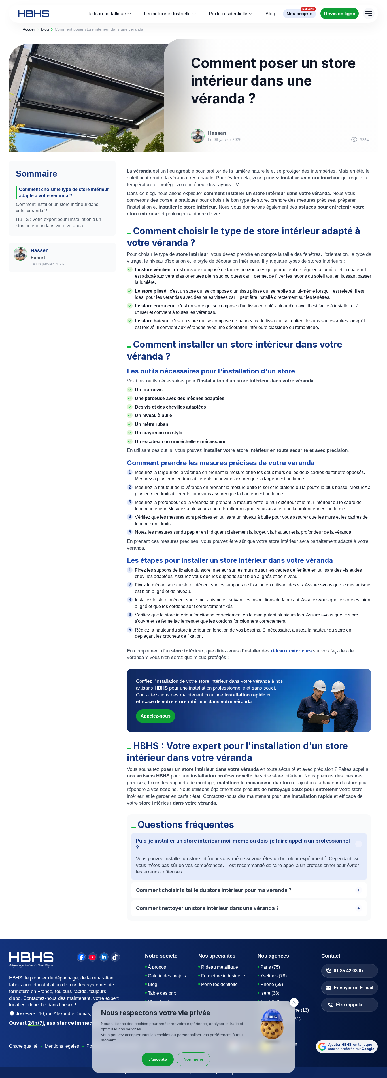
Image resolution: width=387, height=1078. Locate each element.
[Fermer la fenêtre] (294, 1002)
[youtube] (92, 957)
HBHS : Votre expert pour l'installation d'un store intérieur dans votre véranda (58, 222)
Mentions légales (62, 1046)
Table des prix (162, 993)
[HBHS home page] (33, 14)
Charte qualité (23, 1046)
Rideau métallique (107, 13)
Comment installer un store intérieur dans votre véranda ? (57, 207)
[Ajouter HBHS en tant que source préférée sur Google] (347, 1046)
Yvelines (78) (273, 975)
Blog (152, 984)
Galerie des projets (167, 975)
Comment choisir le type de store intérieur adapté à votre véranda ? (64, 192)
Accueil (29, 29)
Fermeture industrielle (167, 13)
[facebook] (81, 957)
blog (45, 29)
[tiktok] (115, 957)
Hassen (40, 250)
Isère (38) (269, 993)
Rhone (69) (271, 984)
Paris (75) (270, 967)
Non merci (193, 1059)
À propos (157, 967)
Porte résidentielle (228, 13)
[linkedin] (104, 957)
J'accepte (157, 1059)
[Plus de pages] (369, 13)
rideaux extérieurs (291, 651)
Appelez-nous (156, 716)
